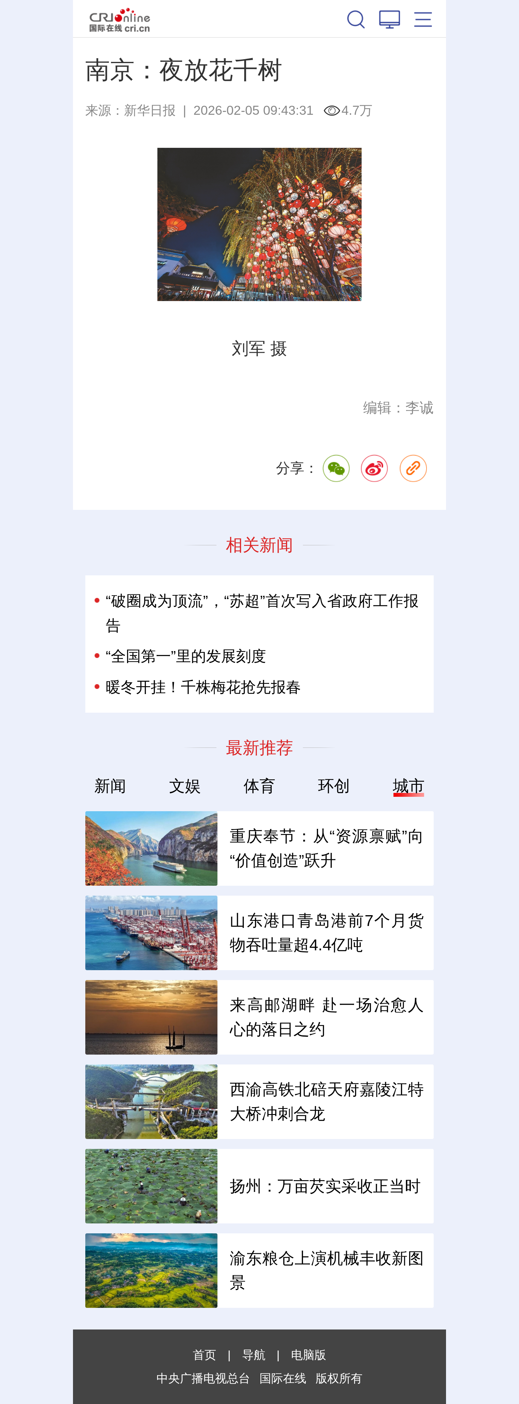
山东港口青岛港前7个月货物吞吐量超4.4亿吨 (327, 933)
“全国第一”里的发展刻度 (186, 656)
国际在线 (119, 18)
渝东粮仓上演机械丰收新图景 (327, 1270)
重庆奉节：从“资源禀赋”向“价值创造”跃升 (327, 848)
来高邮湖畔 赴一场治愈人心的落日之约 (327, 1017)
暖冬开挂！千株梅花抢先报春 (203, 687)
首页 (204, 1354)
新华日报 (150, 110)
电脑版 (308, 1354)
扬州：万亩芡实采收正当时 (325, 1186)
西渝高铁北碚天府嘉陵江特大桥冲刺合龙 (327, 1101)
